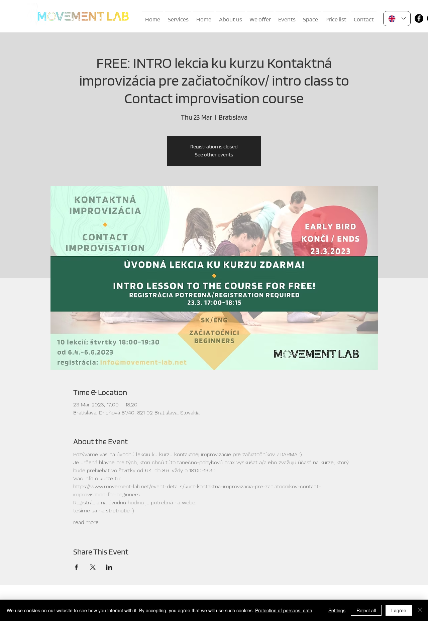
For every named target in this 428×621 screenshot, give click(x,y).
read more (86, 522)
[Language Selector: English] (397, 18)
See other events (214, 154)
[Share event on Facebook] (76, 567)
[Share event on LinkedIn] (109, 567)
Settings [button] (336, 610)
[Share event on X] (93, 567)
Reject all (366, 610)
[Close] (420, 610)
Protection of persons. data (283, 610)
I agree (398, 610)
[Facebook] (419, 18)
